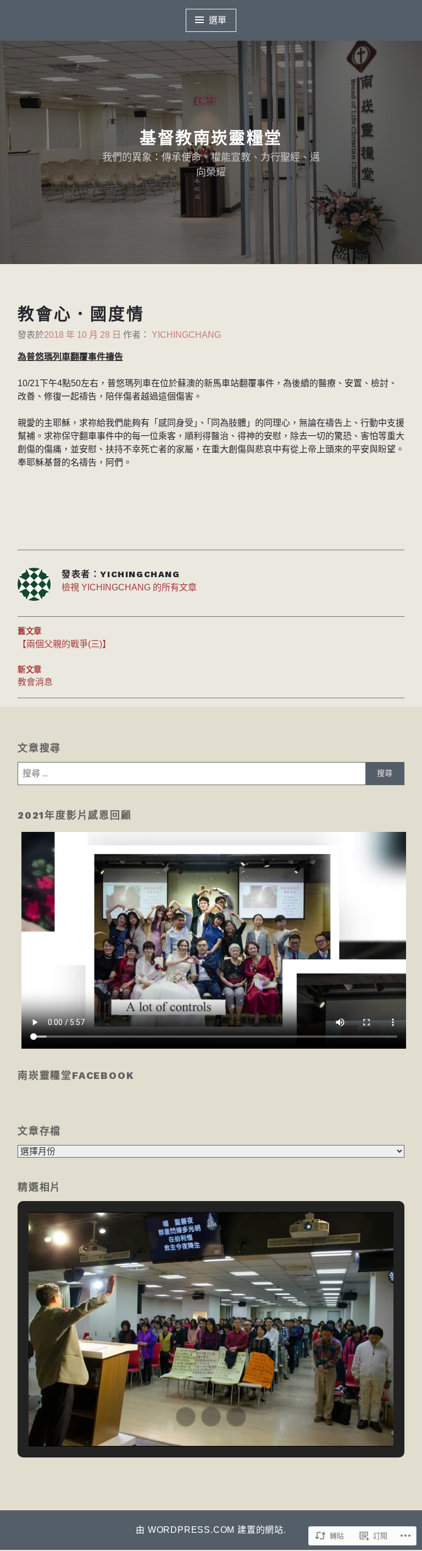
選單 (218, 20)
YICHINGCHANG (186, 334)
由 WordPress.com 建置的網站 (210, 1529)
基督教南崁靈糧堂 (211, 137)
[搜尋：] (211, 773)
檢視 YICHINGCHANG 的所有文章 (129, 587)
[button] (186, 1417)
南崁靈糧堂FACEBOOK (76, 1075)
